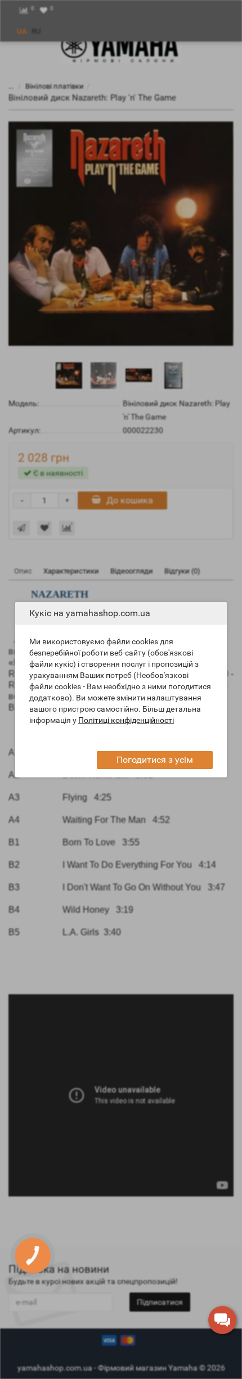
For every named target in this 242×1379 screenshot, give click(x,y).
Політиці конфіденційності (126, 720)
